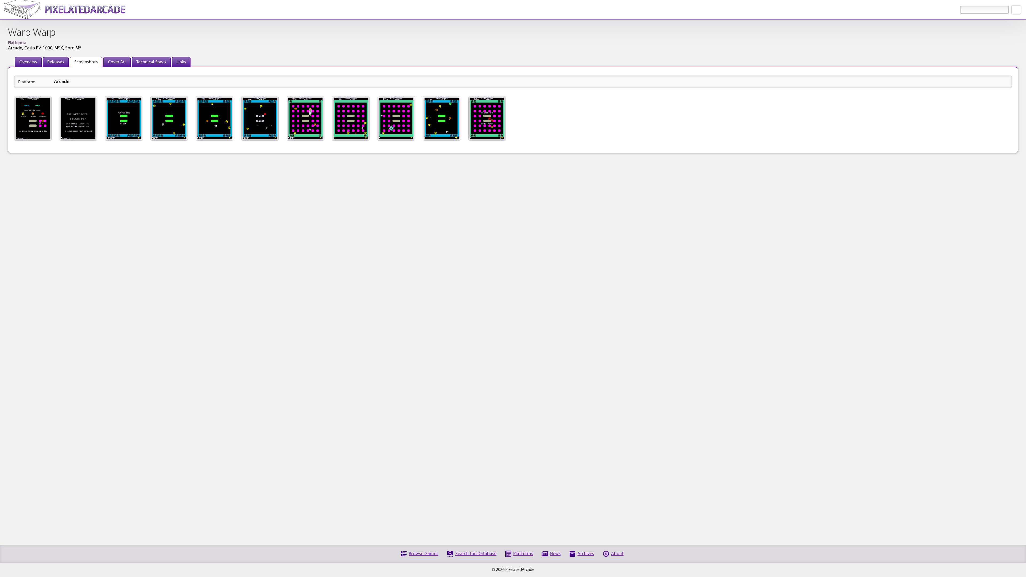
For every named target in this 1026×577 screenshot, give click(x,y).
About (617, 554)
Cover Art (117, 62)
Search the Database (475, 554)
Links (181, 62)
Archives (585, 554)
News (555, 554)
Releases (55, 62)
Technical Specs (151, 62)
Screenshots (86, 62)
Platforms (523, 554)
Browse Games (423, 554)
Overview (28, 62)
